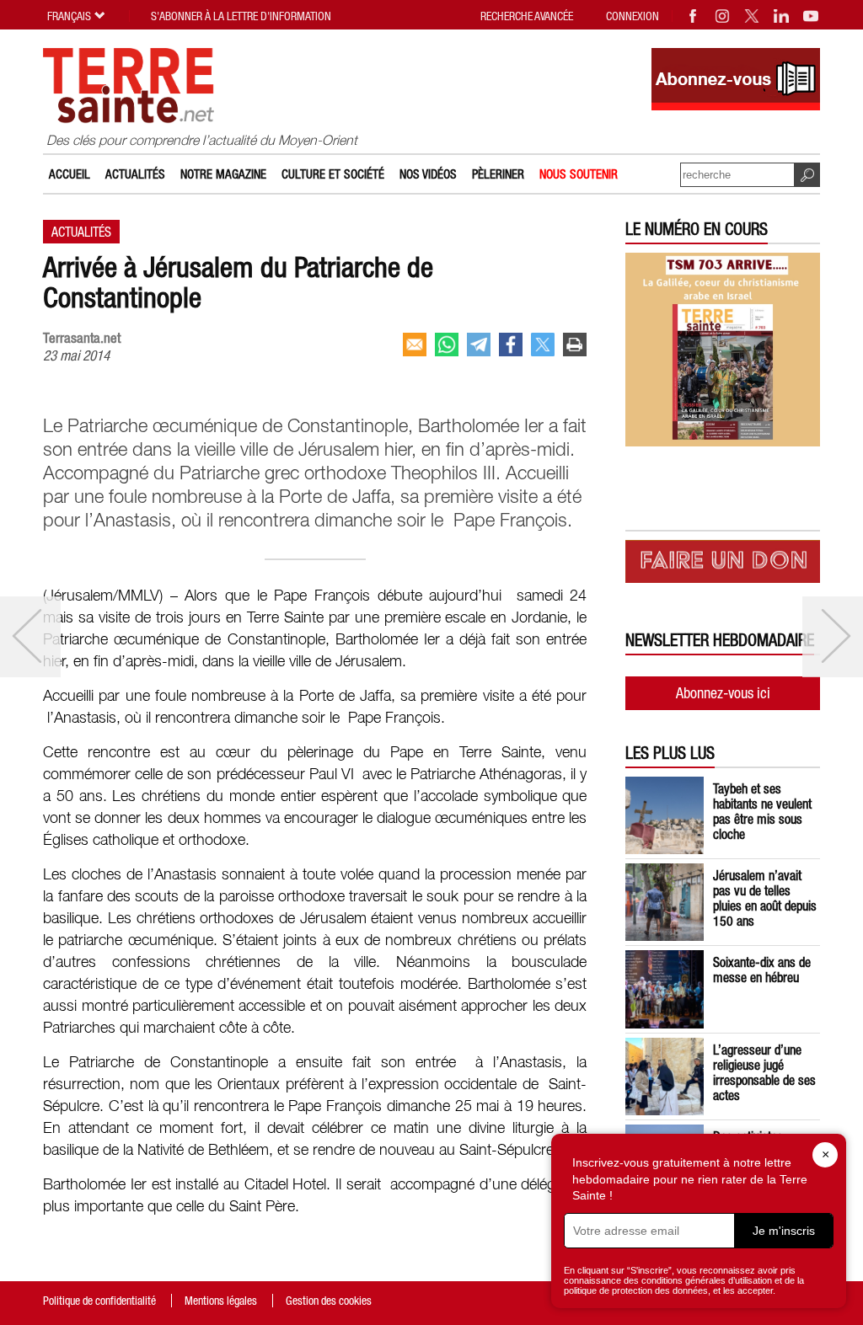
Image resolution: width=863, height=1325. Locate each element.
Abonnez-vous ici (723, 693)
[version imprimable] (575, 344)
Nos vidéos (428, 174)
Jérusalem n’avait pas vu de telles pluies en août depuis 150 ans (765, 898)
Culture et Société (332, 174)
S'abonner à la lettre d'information (241, 16)
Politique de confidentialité (99, 1300)
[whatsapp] (446, 344)
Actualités (135, 174)
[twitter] (543, 344)
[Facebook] (693, 16)
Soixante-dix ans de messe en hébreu (762, 969)
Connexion (632, 16)
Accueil (69, 174)
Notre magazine (223, 174)
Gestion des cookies (329, 1300)
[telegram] (478, 344)
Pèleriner (498, 174)
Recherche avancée (526, 16)
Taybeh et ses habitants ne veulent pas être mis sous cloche (762, 811)
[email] (414, 344)
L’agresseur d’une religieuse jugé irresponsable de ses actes (764, 1072)
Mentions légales (221, 1300)
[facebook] (511, 344)
